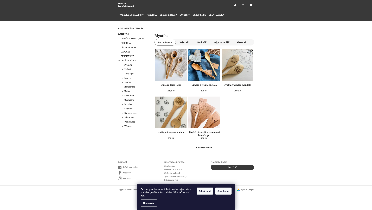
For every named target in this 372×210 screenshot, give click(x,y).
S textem (128, 108)
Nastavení (149, 202)
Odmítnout (205, 190)
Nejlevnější (184, 42)
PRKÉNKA (126, 43)
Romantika (129, 86)
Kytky (127, 91)
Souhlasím (223, 190)
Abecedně (241, 42)
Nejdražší (201, 42)
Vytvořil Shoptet (247, 189)
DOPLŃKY (125, 51)
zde (142, 195)
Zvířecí (127, 69)
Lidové (127, 78)
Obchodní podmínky (172, 173)
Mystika (128, 104)
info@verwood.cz (130, 167)
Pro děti (128, 64)
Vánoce (128, 126)
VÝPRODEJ (129, 117)
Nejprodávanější (221, 42)
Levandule (129, 95)
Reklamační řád (171, 180)
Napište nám (169, 166)
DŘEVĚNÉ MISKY (129, 47)
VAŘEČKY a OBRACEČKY (133, 38)
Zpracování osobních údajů (175, 176)
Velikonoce (129, 121)
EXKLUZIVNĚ (127, 56)
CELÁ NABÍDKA (128, 60)
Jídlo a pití (129, 73)
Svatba (127, 82)
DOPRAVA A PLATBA (173, 169)
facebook (127, 173)
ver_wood (127, 178)
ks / (232, 167)
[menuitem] (131, 15)
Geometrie (129, 99)
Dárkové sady (130, 113)
